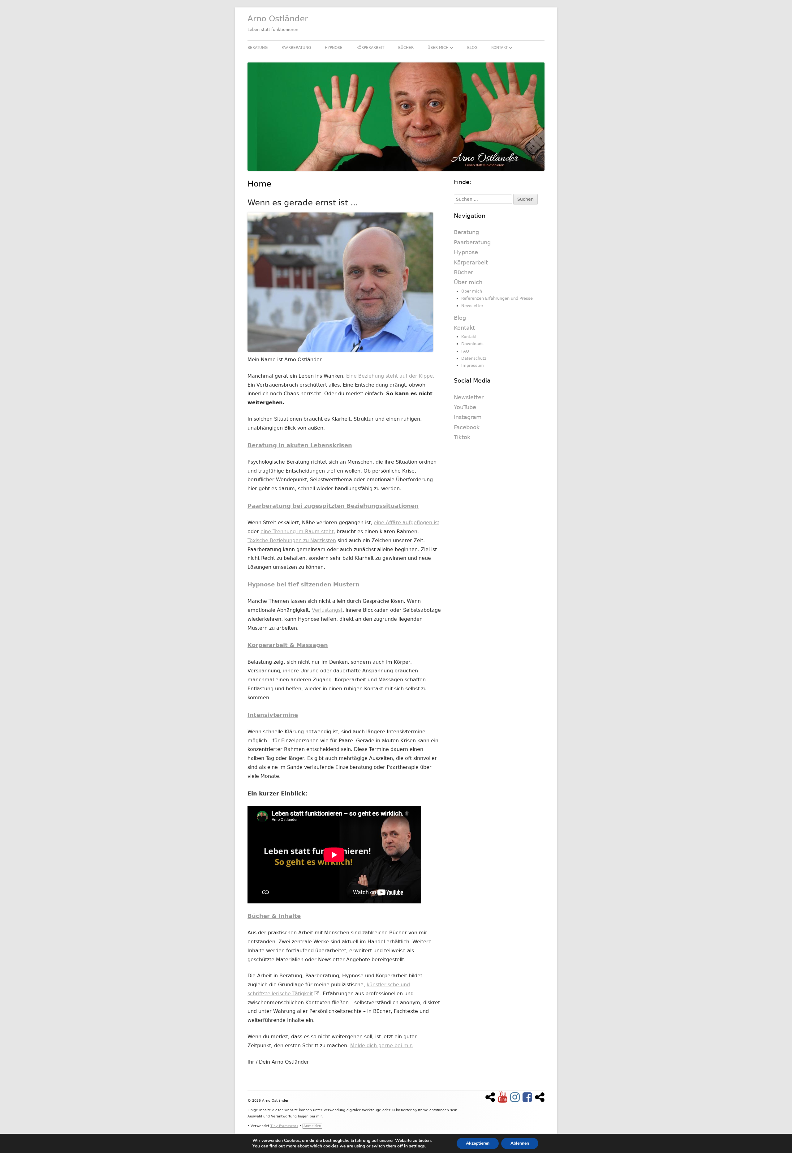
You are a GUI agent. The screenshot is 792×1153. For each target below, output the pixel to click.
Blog (472, 47)
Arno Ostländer (278, 18)
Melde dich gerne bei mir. (381, 1045)
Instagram (468, 417)
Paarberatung (296, 47)
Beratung (258, 47)
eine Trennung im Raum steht (297, 531)
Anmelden (312, 1126)
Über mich (438, 47)
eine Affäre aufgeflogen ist (406, 522)
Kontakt (499, 47)
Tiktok (462, 437)
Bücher (406, 47)
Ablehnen (519, 1143)
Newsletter (472, 305)
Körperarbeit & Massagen (288, 645)
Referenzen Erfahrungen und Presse (497, 298)
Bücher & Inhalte (274, 916)
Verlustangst (327, 610)
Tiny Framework (284, 1126)
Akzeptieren (477, 1143)
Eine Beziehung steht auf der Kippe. (390, 376)
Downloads (472, 343)
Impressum (472, 365)
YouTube (465, 407)
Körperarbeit (370, 47)
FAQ (465, 351)
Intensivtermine (273, 715)
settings (417, 1146)
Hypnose (333, 47)
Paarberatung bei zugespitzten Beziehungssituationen (333, 506)
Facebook (467, 427)
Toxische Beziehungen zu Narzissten (292, 540)
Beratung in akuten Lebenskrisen (300, 445)
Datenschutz (473, 358)
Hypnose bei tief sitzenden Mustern (303, 584)
